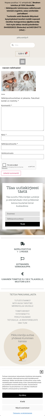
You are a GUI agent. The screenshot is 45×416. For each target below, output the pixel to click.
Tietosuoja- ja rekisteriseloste (22, 413)
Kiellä (22, 401)
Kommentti (6, 105)
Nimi (4, 135)
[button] (41, 372)
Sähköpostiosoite (9, 144)
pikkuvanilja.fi (22, 37)
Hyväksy (22, 395)
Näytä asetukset (22, 408)
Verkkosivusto (7, 153)
